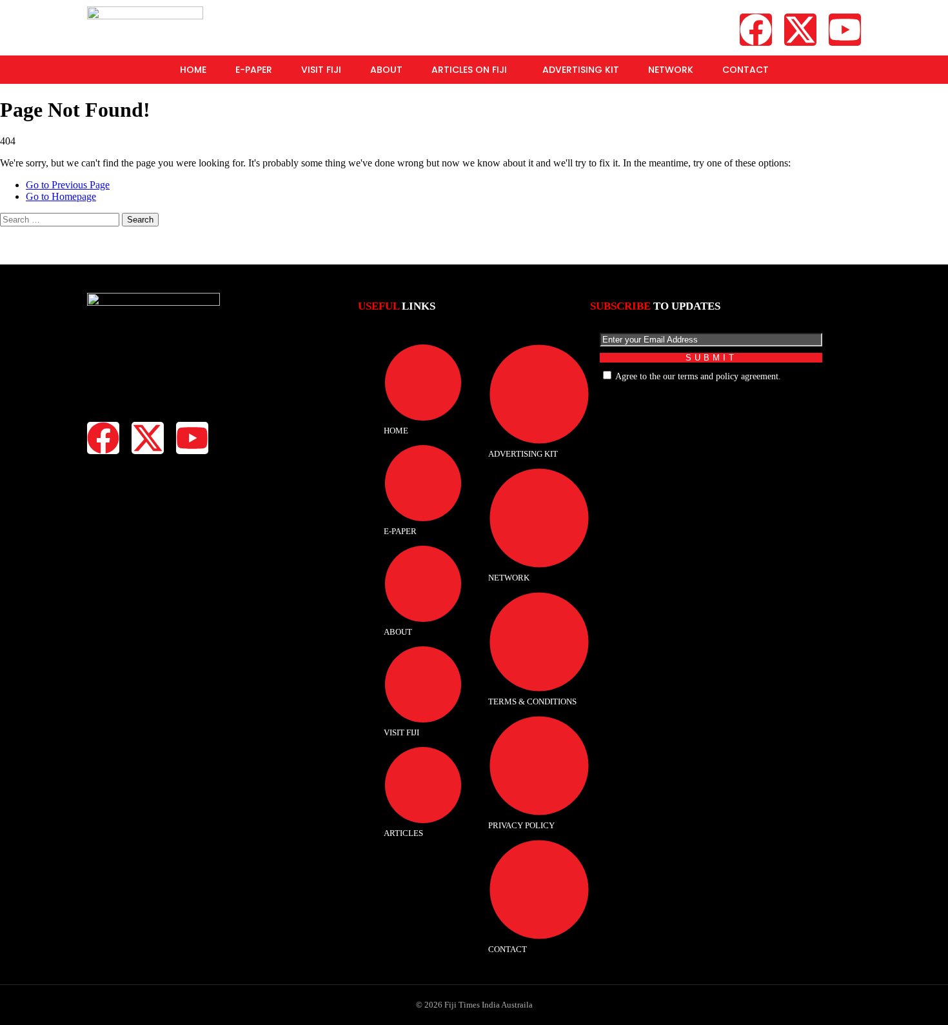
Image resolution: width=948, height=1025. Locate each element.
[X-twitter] (800, 30)
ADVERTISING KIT (580, 69)
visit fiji (321, 69)
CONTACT (745, 69)
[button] (472, 70)
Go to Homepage (61, 196)
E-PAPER (253, 69)
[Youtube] (845, 30)
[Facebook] (756, 30)
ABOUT (386, 69)
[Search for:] (61, 219)
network (670, 69)
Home (193, 69)
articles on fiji (469, 69)
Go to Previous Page (68, 184)
